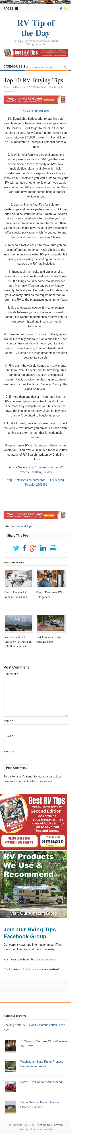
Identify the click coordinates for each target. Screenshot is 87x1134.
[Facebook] (60, 8)
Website (9, 751)
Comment (11, 674)
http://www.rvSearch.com (49, 445)
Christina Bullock (38, 111)
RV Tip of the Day (41, 1125)
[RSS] (65, 8)
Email (8, 736)
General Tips (24, 526)
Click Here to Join (16, 969)
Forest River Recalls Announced (41, 1082)
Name (8, 721)
